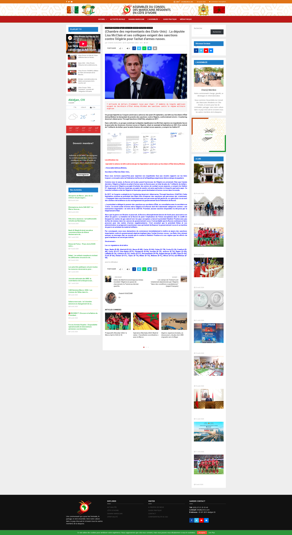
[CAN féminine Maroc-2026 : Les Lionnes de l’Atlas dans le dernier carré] (209, 464)
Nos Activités (76, 190)
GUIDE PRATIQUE (170, 19)
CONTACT (152, 513)
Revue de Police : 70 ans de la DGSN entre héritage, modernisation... (206, 348)
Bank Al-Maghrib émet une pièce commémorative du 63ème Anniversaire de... (80, 232)
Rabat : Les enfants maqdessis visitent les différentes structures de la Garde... (207, 381)
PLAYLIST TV (75, 29)
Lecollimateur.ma (111, 160)
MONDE (135, 28)
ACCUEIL (101, 19)
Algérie (122, 28)
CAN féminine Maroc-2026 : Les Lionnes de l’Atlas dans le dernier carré (208, 479)
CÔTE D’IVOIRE (113, 510)
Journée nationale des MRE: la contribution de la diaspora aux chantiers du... (207, 446)
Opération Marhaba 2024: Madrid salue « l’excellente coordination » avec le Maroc (146, 335)
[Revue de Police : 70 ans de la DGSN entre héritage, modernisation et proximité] (209, 333)
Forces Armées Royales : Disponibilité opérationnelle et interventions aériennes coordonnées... (82, 327)
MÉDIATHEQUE (186, 19)
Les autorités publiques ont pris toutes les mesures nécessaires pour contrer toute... (208, 414)
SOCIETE (149, 28)
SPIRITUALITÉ (112, 517)
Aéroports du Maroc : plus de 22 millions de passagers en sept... (208, 220)
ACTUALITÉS (109, 28)
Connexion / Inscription (218, 2)
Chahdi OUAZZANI (115, 43)
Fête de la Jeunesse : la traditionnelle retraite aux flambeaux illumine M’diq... (205, 282)
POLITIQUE (142, 28)
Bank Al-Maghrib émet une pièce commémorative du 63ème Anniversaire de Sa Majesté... (208, 315)
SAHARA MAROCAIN (136, 19)
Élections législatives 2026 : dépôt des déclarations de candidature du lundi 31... (208, 188)
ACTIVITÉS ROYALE (117, 19)
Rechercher (198, 28)
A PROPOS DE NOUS (156, 507)
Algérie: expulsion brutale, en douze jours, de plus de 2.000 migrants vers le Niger (172, 335)
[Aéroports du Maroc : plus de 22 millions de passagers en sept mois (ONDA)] (209, 206)
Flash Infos (129, 28)
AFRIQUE (116, 28)
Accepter (202, 532)
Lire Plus (212, 532)
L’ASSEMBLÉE (153, 19)
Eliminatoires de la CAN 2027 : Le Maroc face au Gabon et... (208, 251)
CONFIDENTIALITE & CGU (158, 517)
